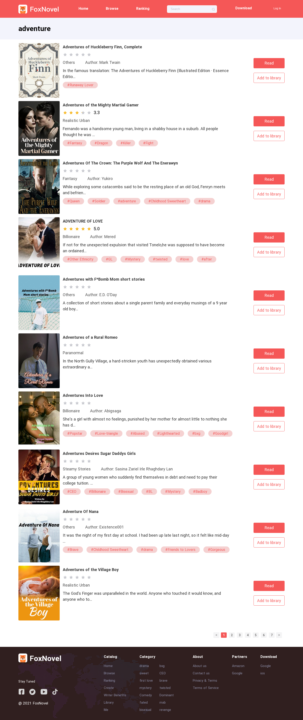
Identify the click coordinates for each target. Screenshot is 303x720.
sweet (144, 673)
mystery (146, 688)
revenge (165, 710)
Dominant (166, 695)
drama (144, 666)
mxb (162, 702)
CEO (162, 673)
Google (237, 673)
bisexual (145, 710)
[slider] (78, 54)
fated (144, 702)
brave (163, 681)
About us (200, 666)
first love (146, 681)
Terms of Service (206, 688)
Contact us (201, 673)
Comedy (146, 695)
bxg (162, 666)
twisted (165, 688)
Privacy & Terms (205, 681)
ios (262, 673)
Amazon (238, 666)
